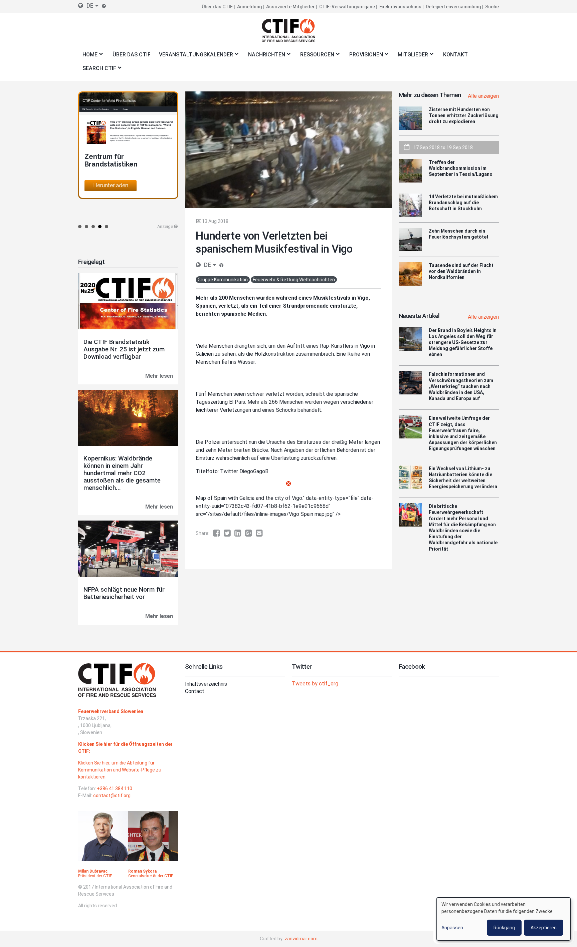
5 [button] (106, 226)
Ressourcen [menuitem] (315, 56)
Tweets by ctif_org (315, 683)
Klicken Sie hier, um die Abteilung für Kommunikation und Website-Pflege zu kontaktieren (119, 769)
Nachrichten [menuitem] (264, 56)
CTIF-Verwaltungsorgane (347, 6)
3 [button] (93, 226)
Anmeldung (249, 6)
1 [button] (79, 226)
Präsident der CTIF (95, 876)
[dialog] (503, 919)
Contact (194, 691)
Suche (492, 6)
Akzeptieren (544, 927)
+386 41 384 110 (114, 788)
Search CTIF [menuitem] (97, 70)
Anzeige (165, 226)
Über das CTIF (217, 6)
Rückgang (504, 927)
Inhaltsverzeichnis (206, 684)
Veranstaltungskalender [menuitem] (194, 56)
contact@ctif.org (112, 795)
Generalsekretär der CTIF (150, 876)
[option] (128, 145)
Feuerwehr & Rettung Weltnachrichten (294, 279)
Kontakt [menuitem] (455, 54)
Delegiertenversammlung (453, 6)
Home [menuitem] (88, 56)
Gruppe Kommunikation (223, 279)
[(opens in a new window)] (218, 533)
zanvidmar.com (301, 938)
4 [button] (100, 226)
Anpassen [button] (452, 927)
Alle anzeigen (483, 96)
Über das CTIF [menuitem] (132, 54)
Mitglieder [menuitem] (411, 56)
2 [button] (86, 226)
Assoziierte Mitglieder (290, 6)
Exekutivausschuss (400, 6)
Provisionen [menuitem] (364, 56)
